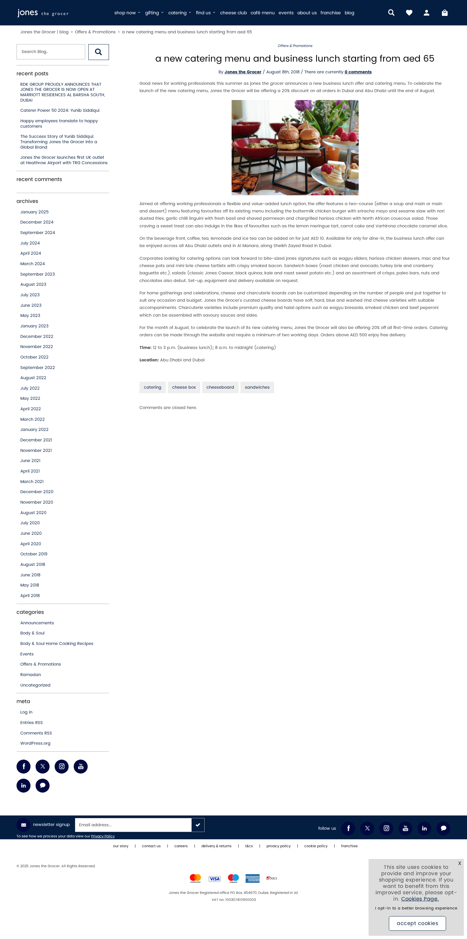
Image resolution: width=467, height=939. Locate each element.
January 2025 (34, 212)
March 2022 (32, 419)
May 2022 (30, 398)
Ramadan (30, 674)
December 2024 (36, 222)
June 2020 (31, 533)
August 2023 (33, 284)
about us (307, 13)
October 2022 (34, 357)
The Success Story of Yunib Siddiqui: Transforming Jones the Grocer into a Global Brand (58, 142)
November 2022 (36, 346)
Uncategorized (35, 685)
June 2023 (31, 305)
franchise (331, 13)
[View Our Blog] (43, 786)
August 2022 (33, 377)
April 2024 (30, 253)
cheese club (233, 13)
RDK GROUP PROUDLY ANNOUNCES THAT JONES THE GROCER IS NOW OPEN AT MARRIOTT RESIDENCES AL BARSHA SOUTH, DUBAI (62, 92)
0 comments (358, 72)
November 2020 (36, 502)
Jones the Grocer (243, 72)
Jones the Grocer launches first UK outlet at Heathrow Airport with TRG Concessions (64, 160)
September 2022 (37, 367)
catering (178, 13)
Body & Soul (32, 633)
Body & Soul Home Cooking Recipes (56, 643)
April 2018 (30, 595)
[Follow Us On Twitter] (43, 767)
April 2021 (30, 471)
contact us (151, 846)
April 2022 (30, 409)
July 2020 (30, 523)
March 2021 (32, 481)
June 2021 (30, 460)
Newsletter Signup (51, 824)
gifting (152, 13)
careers (181, 846)
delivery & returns (216, 846)
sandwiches (257, 387)
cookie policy (316, 846)
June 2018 (30, 575)
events (286, 13)
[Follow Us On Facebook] (23, 767)
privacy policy (279, 846)
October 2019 (33, 554)
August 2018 (32, 564)
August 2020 (33, 512)
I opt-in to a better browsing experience (416, 908)
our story (120, 846)
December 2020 (36, 491)
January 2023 (34, 326)
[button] (98, 52)
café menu (263, 13)
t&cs (249, 846)
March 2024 (32, 263)
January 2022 (34, 429)
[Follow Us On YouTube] (81, 767)
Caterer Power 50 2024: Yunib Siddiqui (59, 110)
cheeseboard (220, 387)
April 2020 (30, 543)
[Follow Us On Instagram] (62, 767)
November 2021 (36, 450)
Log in (26, 712)
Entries (31, 722)
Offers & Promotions (40, 664)
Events (27, 654)
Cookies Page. (420, 899)
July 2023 (30, 295)
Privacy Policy (103, 836)
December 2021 (36, 440)
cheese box (184, 387)
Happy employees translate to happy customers (59, 123)
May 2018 (29, 585)
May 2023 (30, 315)
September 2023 (37, 274)
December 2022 (36, 336)
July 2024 (30, 243)
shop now (125, 13)
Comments (36, 733)
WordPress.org (35, 743)
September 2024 (37, 232)
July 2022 (30, 388)
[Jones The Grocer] (63, 12)
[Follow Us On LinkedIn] (23, 786)
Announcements (37, 623)
